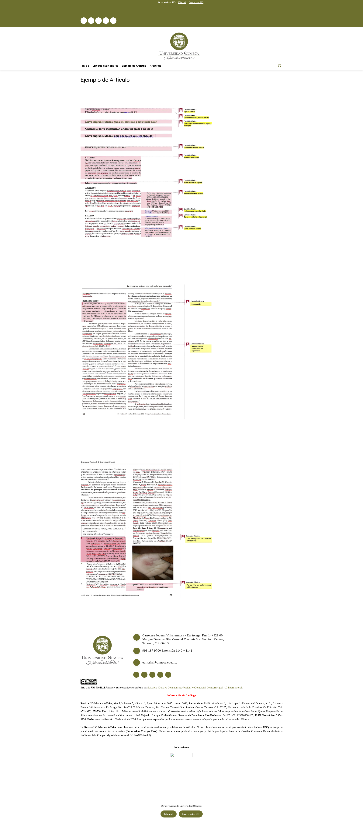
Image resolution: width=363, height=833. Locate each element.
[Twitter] (91, 20)
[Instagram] (98, 20)
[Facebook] (84, 20)
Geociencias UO (196, 2)
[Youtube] (113, 20)
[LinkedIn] (106, 20)
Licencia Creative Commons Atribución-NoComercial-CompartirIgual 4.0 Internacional (195, 687)
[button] (279, 65)
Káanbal (182, 2)
